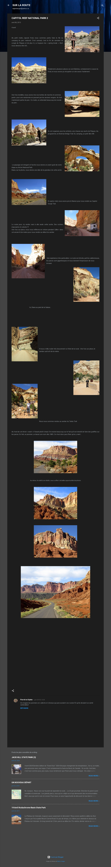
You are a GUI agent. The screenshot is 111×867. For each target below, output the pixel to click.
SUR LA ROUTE (21, 5)
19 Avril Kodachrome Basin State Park (29, 807)
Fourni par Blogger (57, 857)
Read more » (94, 776)
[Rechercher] (102, 6)
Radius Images (61, 861)
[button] (98, 18)
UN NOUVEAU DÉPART (21, 782)
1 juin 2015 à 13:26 (39, 700)
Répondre (24, 708)
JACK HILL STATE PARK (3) (24, 757)
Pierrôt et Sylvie (26, 700)
